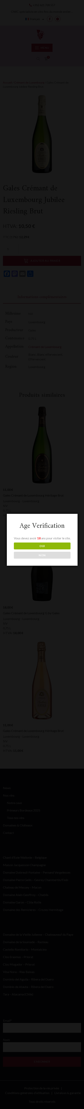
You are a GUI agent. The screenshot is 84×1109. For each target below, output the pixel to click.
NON (42, 555)
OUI (42, 546)
